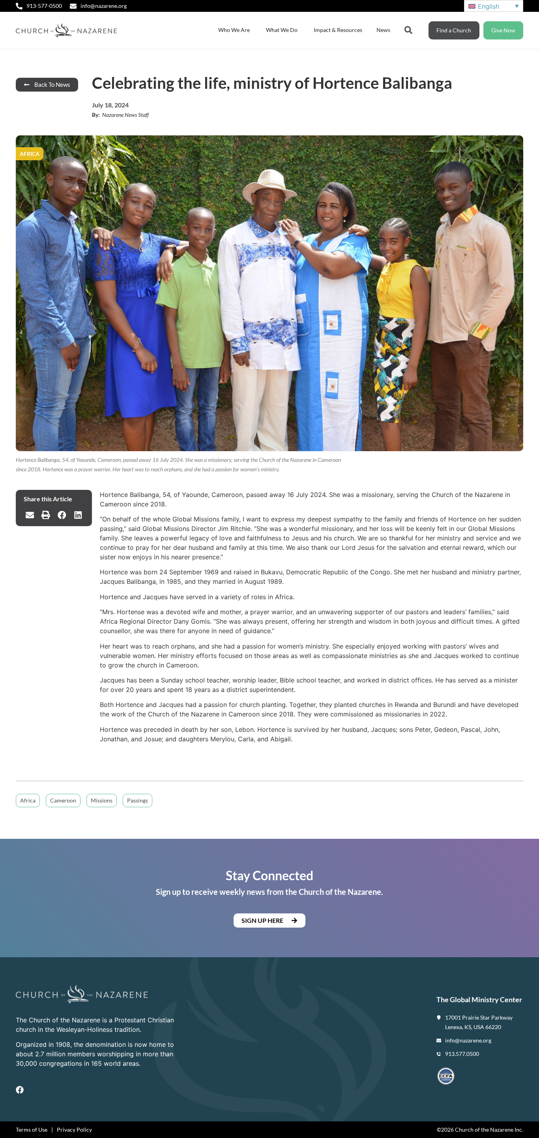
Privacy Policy (74, 1129)
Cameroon (63, 800)
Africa (28, 800)
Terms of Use (31, 1129)
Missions (101, 800)
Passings (137, 800)
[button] (30, 515)
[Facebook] (20, 1090)
